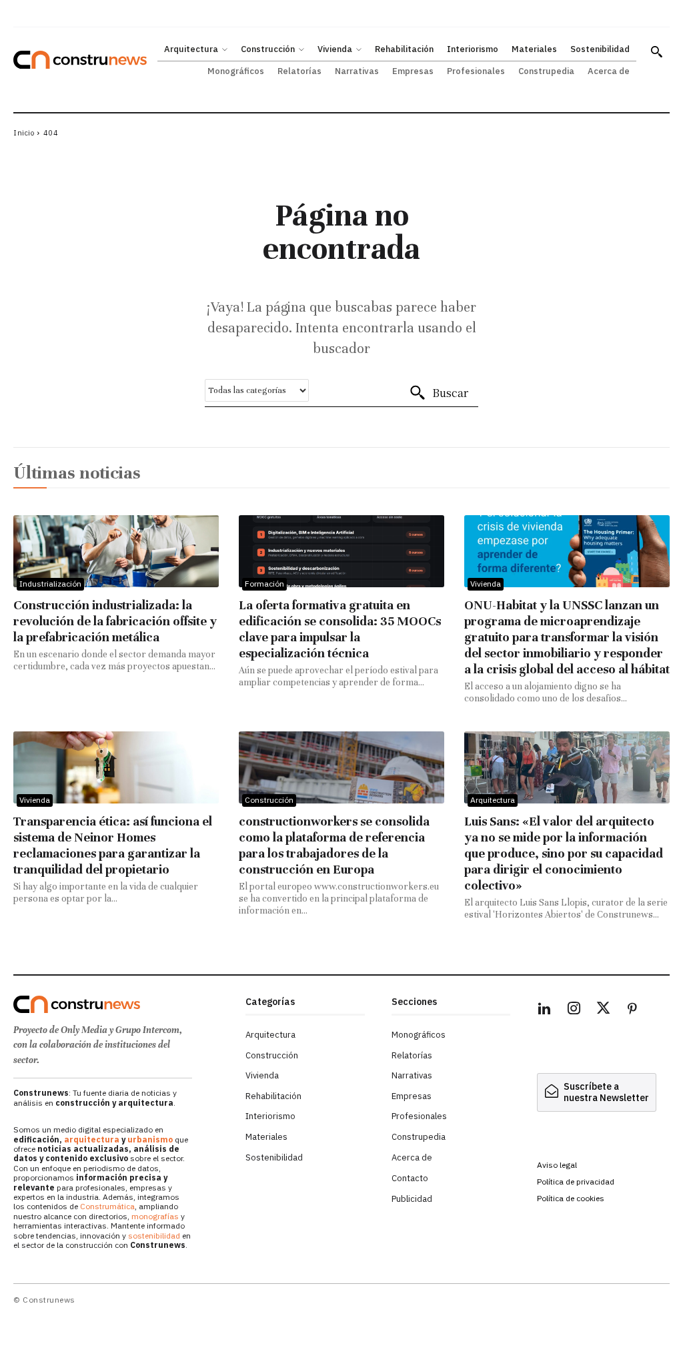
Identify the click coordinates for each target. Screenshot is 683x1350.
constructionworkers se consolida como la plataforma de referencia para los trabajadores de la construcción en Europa (334, 845)
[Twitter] (603, 1010)
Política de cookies (570, 1198)
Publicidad (412, 1199)
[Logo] (122, 1004)
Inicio (23, 132)
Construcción (269, 800)
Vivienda (485, 584)
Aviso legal (557, 1165)
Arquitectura (492, 800)
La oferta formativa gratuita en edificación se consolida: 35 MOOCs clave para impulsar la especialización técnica (340, 629)
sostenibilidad (154, 1236)
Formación (264, 584)
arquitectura (91, 1139)
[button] (656, 51)
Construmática (107, 1206)
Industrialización (50, 584)
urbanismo (150, 1139)
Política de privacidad (575, 1181)
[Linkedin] (544, 1010)
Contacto (410, 1178)
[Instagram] (573, 1010)
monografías (155, 1216)
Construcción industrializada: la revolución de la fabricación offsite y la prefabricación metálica (115, 621)
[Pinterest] (632, 1010)
